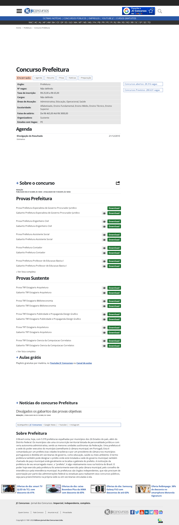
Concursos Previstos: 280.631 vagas (142, 90)
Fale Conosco (38, 512)
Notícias (71, 78)
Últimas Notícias (52, 18)
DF (62, 22)
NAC (31, 22)
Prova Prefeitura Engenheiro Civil (32, 221)
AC (36, 22)
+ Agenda (38, 78)
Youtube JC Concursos (61, 363)
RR (132, 22)
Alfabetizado (46, 105)
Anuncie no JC (53, 512)
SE (145, 22)
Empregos (94, 18)
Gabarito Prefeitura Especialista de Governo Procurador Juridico (48, 212)
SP (140, 22)
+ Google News (49, 425)
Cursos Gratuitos (126, 18)
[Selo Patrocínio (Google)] (138, 10)
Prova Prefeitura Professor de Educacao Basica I (40, 260)
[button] (104, 213)
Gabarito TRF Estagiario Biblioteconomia (36, 305)
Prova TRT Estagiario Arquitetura (32, 327)
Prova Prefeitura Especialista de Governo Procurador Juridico (46, 207)
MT (80, 22)
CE (57, 22)
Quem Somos (23, 512)
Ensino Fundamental (64, 105)
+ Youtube (62, 425)
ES (66, 22)
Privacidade (67, 512)
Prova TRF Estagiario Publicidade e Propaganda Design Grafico (47, 314)
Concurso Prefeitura (42, 28)
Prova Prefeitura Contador (29, 247)
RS (123, 22)
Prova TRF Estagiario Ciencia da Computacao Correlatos (43, 340)
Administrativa (47, 101)
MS (84, 22)
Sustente (44, 117)
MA (75, 22)
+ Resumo (50, 78)
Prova (61, 78)
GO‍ (70, 22)
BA (53, 22)
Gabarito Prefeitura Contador (30, 252)
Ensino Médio (81, 105)
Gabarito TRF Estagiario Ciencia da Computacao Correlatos (45, 345)
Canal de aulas (84, 363)
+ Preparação (85, 78)
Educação (60, 101)
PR (103, 22)
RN (119, 22)
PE (107, 22)
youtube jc (108, 18)
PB (99, 22)
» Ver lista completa (26, 271)
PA (94, 22)
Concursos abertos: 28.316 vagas (141, 84)
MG (90, 22)
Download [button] (114, 208)
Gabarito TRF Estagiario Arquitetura (33, 292)
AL (40, 22)
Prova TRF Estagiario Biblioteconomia (34, 300)
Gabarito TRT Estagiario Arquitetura (33, 332)
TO (149, 22)
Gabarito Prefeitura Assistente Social (34, 239)
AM (48, 22)
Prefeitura (45, 84)
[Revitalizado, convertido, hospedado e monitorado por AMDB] (160, 520)
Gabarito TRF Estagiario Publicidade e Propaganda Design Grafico (48, 318)
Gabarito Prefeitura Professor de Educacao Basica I (41, 265)
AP (44, 22)
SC (136, 22)
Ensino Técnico (96, 105)
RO (127, 22)
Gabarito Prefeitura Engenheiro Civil (34, 226)
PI (111, 22)
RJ (115, 22)
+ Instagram (74, 425)
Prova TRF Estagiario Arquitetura (32, 287)
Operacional (72, 101)
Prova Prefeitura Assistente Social (32, 234)
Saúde (83, 101)
